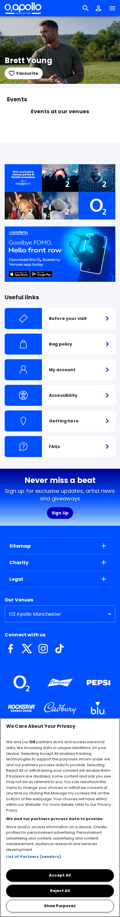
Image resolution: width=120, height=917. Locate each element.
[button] (98, 8)
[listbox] (60, 614)
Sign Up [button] (60, 513)
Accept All (60, 875)
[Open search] (85, 8)
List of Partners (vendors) (33, 856)
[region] (60, 817)
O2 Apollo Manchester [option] (35, 614)
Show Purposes (60, 906)
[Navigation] (112, 8)
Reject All (60, 890)
